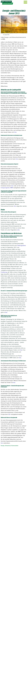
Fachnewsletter (14, 445)
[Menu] (25, 2)
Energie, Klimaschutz (6, 445)
